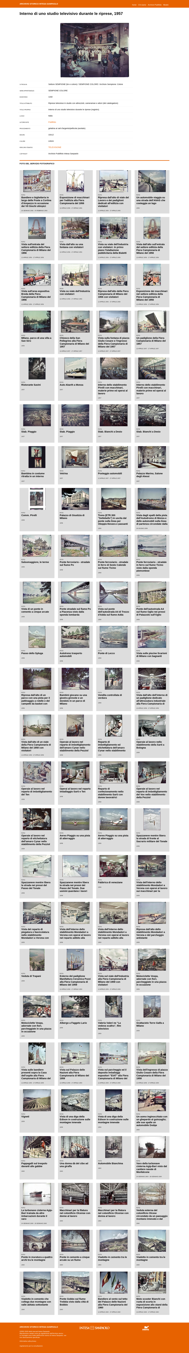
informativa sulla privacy (28, 1341)
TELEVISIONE (54, 147)
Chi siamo (142, 5)
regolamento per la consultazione (31, 1346)
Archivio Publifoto (155, 5)
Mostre (166, 5)
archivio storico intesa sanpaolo (39, 4)
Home (134, 5)
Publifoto (52, 122)
